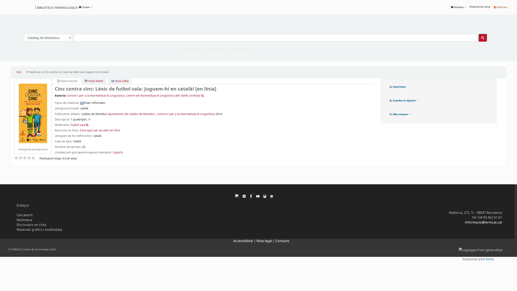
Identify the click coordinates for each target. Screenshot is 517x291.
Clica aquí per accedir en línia (100, 130)
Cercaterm (25, 215)
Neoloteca (24, 220)
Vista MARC (95, 81)
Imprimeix (399, 87)
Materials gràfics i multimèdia (39, 229)
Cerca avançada (190, 54)
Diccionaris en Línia (31, 224)
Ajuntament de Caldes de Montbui (131, 114)
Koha (490, 259)
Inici (19, 72)
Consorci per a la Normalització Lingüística (186, 114)
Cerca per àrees (237, 54)
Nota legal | (265, 241)
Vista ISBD (121, 81)
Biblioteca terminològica (57, 7)
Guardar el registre (404, 100)
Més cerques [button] (400, 114)
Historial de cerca (479, 7)
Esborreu (501, 7)
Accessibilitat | (244, 241)
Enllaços (23, 205)
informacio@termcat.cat (483, 222)
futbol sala (78, 125)
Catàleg (15, 7)
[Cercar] (483, 38)
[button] (85, 7)
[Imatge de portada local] (33, 113)
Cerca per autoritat (214, 54)
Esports (118, 152)
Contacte (282, 241)
